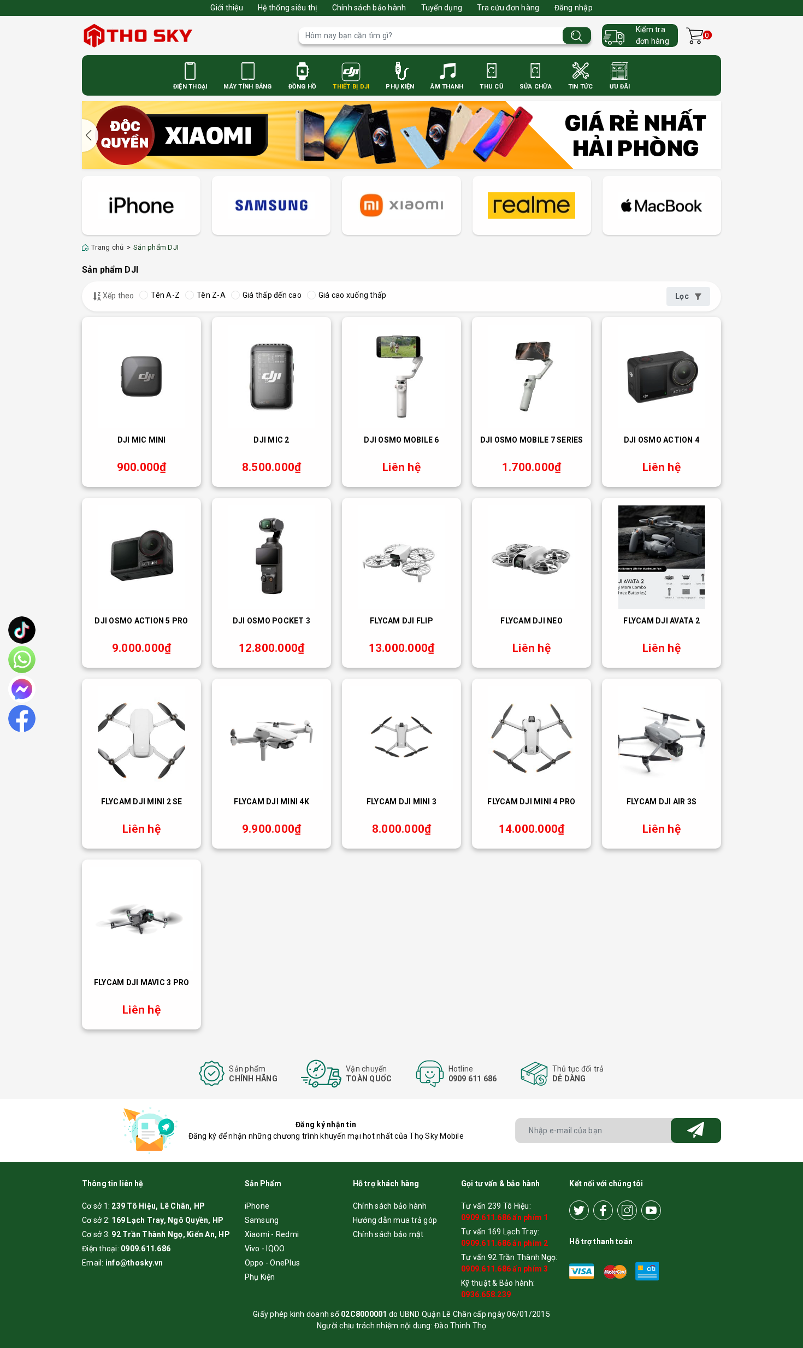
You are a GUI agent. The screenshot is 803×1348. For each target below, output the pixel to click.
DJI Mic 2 (271, 439)
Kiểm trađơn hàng (652, 35)
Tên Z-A (211, 295)
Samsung (262, 1220)
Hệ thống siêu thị (287, 7)
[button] (90, 135)
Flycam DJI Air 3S (661, 801)
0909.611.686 (145, 1248)
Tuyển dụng (442, 7)
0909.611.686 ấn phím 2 (504, 1243)
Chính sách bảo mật (388, 1234)
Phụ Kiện (400, 86)
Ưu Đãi (620, 86)
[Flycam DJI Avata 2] (661, 557)
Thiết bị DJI (351, 86)
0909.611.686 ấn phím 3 (504, 1268)
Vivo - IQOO (265, 1248)
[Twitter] (579, 1210)
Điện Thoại (190, 86)
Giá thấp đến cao (272, 295)
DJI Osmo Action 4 (661, 439)
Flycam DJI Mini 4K (271, 801)
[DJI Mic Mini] (141, 376)
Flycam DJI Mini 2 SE (141, 801)
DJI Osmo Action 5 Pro (141, 620)
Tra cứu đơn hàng (508, 7)
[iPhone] (141, 206)
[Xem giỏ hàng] (694, 35)
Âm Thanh (446, 86)
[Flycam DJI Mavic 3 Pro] (141, 919)
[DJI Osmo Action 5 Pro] (141, 557)
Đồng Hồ (302, 86)
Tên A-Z (165, 295)
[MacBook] (662, 206)
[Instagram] (627, 1210)
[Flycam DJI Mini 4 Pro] (531, 738)
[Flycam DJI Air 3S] (661, 738)
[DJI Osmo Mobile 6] (401, 376)
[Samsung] (271, 206)
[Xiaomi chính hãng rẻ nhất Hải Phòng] (401, 133)
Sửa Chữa (535, 86)
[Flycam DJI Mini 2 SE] (141, 738)
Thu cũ (491, 86)
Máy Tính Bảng (247, 86)
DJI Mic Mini (141, 439)
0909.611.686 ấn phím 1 (504, 1217)
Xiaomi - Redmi (272, 1234)
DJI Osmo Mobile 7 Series (531, 439)
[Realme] (532, 206)
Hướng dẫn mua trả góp (395, 1220)
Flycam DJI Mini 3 (401, 801)
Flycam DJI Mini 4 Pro (531, 801)
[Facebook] (603, 1210)
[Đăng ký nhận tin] (696, 1130)
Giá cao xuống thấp (352, 295)
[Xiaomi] (401, 206)
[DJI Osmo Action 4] (661, 376)
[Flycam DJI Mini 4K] (271, 738)
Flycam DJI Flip (401, 620)
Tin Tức (580, 86)
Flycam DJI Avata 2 (661, 620)
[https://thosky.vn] (185, 35)
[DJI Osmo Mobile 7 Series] (531, 376)
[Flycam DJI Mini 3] (401, 738)
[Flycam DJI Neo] (531, 557)
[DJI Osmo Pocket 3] (271, 557)
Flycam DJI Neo (531, 620)
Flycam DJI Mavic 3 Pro (142, 982)
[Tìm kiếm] (577, 35)
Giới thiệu (226, 7)
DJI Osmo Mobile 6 (401, 439)
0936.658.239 (486, 1294)
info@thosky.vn (134, 1262)
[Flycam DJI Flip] (401, 557)
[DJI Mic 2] (271, 376)
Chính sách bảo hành (369, 7)
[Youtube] (651, 1210)
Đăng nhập (573, 7)
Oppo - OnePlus (272, 1262)
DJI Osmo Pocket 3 (271, 620)
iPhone (257, 1206)
